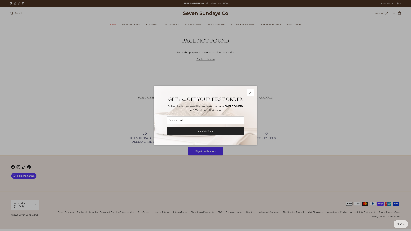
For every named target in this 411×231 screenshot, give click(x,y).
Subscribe (205, 130)
